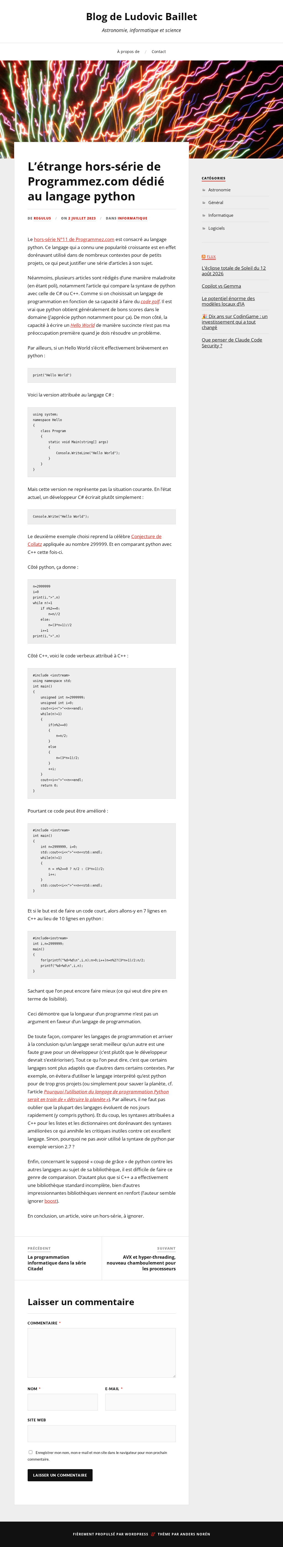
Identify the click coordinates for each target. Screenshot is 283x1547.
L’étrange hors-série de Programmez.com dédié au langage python (96, 181)
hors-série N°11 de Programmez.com (74, 239)
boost (50, 1201)
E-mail (114, 1389)
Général (215, 202)
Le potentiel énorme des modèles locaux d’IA (228, 301)
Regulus (42, 218)
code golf (150, 301)
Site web (37, 1420)
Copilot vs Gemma (221, 286)
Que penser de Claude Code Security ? (232, 342)
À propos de (128, 51)
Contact (159, 51)
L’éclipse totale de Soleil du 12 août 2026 (234, 270)
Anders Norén (195, 1534)
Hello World (82, 325)
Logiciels (216, 228)
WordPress (136, 1534)
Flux (211, 256)
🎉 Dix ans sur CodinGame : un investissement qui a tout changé (235, 322)
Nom (34, 1389)
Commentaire (44, 1323)
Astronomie (219, 189)
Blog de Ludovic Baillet (141, 16)
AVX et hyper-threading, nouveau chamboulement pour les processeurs (141, 1263)
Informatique (133, 218)
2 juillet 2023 (82, 218)
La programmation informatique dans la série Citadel (57, 1263)
